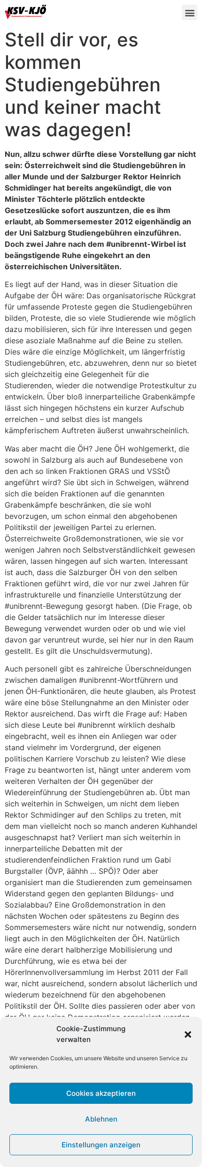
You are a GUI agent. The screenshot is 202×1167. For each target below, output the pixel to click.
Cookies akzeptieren (101, 1093)
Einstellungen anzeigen (101, 1144)
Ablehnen (101, 1119)
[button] (188, 1034)
